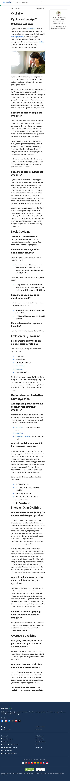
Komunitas (39, 729)
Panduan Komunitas (6, 750)
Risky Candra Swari (61, 26)
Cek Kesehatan (40, 727)
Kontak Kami (39, 747)
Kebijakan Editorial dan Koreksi (10, 744)
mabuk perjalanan (17, 37)
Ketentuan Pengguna (7, 739)
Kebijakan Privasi (6, 742)
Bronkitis (19, 427)
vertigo (41, 42)
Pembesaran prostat (23, 436)
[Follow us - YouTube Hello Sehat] (16, 721)
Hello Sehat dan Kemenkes (9, 753)
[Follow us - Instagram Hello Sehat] (6, 721)
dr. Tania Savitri (58, 20)
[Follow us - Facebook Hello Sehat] (2, 721)
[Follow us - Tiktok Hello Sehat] (19, 721)
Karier (37, 744)
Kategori (3, 727)
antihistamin (31, 29)
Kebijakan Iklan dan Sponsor (9, 747)
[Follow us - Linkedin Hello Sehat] (9, 721)
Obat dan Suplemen (16, 8)
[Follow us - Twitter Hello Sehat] (13, 721)
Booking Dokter (5, 729)
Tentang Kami (39, 739)
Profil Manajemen (40, 742)
